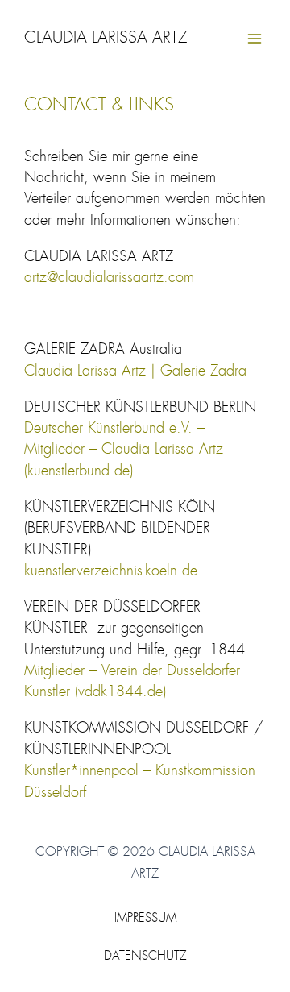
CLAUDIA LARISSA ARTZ (105, 39)
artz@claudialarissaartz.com (109, 278)
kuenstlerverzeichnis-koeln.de (110, 571)
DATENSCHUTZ (145, 957)
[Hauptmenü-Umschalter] (255, 39)
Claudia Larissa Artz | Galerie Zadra (135, 371)
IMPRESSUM (145, 919)
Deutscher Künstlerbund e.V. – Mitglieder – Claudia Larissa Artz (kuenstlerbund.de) (123, 450)
